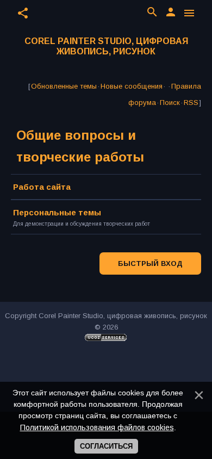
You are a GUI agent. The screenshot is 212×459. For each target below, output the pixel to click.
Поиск (170, 102)
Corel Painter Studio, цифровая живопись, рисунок (106, 46)
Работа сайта (42, 186)
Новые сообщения (132, 86)
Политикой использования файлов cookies (97, 427)
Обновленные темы (64, 86)
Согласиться (106, 446)
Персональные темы (57, 212)
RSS (191, 102)
